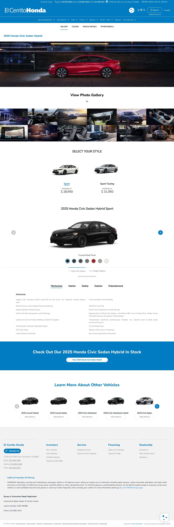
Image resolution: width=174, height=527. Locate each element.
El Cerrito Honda (9, 524)
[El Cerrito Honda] (26, 10)
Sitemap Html (48, 524)
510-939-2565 (67, 2)
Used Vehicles (51, 453)
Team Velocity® (137, 524)
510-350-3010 (99, 2)
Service (81, 445)
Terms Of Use (31, 524)
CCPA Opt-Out (93, 524)
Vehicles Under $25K (54, 461)
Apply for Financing (116, 450)
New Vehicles (51, 450)
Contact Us (13, 451)
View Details (30, 417)
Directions (143, 457)
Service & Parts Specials (86, 453)
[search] (144, 10)
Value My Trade (114, 453)
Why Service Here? (146, 453)
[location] (107, 2)
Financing (114, 445)
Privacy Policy (21, 524)
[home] (139, 10)
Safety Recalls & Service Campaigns (74, 524)
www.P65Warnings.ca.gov (132, 487)
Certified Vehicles (53, 457)
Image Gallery (98, 270)
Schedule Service (84, 450)
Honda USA (103, 524)
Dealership (145, 445)
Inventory (52, 445)
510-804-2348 (84, 2)
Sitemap (39, 524)
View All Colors (77, 271)
